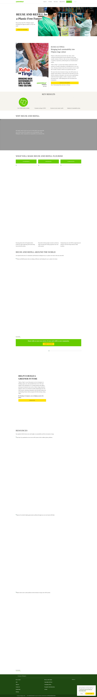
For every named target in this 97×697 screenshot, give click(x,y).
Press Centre (18, 679)
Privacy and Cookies (48, 679)
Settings (81, 693)
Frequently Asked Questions (49, 686)
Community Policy (47, 684)
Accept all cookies (89, 693)
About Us (44, 1)
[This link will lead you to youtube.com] (76, 682)
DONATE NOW (32, 400)
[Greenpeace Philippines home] (19, 1)
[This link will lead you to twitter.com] (74, 682)
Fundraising (18, 689)
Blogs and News (62, 1)
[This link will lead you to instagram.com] (78, 682)
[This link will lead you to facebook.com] (72, 682)
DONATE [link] (68, 1)
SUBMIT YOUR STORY (48, 343)
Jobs (16, 682)
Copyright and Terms (48, 682)
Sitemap (17, 691)
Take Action (56, 1)
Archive (45, 689)
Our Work (50, 1)
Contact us (18, 686)
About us (17, 684)
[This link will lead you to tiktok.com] (80, 682)
